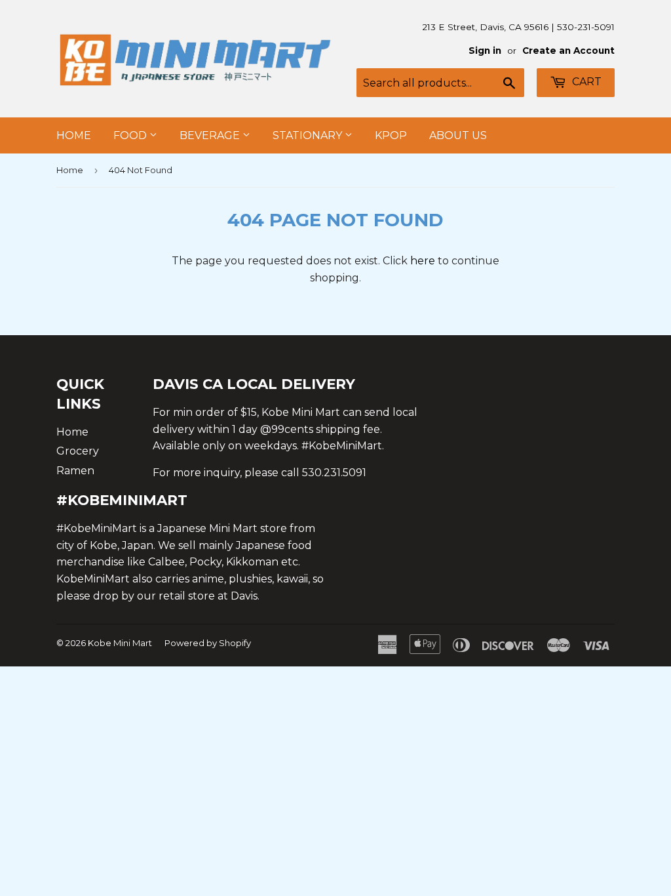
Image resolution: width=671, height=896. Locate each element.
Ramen (75, 470)
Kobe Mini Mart (120, 643)
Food (131, 135)
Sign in (485, 50)
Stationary (309, 135)
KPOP (391, 135)
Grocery (77, 451)
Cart (585, 81)
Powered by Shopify (207, 643)
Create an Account (568, 50)
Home (73, 135)
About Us (458, 135)
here (422, 261)
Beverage (211, 135)
